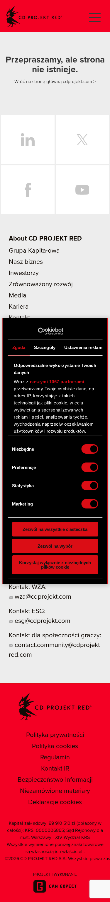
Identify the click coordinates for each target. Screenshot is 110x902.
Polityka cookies (55, 746)
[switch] (89, 467)
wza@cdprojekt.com (42, 597)
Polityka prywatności (55, 735)
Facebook (28, 189)
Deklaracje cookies (55, 802)
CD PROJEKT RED (34, 16)
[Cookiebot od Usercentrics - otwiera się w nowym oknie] (37, 331)
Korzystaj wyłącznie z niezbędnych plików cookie (55, 564)
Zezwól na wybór (55, 546)
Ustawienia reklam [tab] (83, 347)
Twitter (82, 139)
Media (17, 295)
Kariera (19, 307)
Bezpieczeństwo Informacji (55, 780)
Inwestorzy (24, 273)
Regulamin (55, 757)
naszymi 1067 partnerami (57, 381)
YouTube (82, 189)
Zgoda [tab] (18, 347)
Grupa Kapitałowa (34, 251)
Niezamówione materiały (55, 791)
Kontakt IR (55, 769)
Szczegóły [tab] (44, 347)
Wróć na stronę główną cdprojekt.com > (55, 81)
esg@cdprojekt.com (41, 621)
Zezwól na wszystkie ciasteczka (55, 529)
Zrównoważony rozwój (41, 284)
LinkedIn (28, 139)
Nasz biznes (26, 262)
